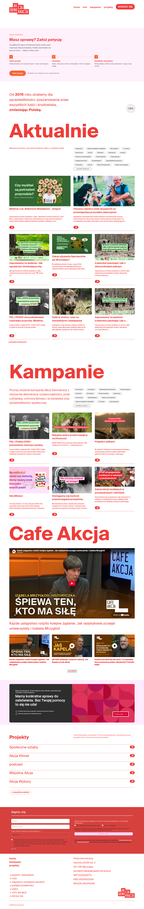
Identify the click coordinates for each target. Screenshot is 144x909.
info (85, 7)
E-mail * (14, 819)
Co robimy (126, 148)
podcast (122, 152)
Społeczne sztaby (23, 747)
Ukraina (90, 165)
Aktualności (79, 148)
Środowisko (79, 165)
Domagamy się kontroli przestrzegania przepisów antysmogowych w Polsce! (67, 499)
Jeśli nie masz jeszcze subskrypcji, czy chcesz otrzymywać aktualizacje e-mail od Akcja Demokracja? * (101, 822)
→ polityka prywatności (21, 885)
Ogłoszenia (111, 152)
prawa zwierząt (114, 401)
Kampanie (100, 152)
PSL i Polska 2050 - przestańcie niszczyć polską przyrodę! (25, 445)
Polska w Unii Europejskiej (83, 157)
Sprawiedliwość (96, 161)
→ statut (13, 888)
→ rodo (13, 878)
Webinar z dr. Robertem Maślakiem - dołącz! (35, 208)
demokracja (79, 389)
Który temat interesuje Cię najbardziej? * (26, 831)
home (77, 7)
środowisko (91, 389)
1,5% (130, 108)
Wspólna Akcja (21, 773)
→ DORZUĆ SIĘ (16, 895)
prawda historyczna (81, 161)
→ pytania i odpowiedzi (21, 874)
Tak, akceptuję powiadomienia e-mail (88, 825)
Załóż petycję (17, 73)
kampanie (95, 7)
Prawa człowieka (101, 157)
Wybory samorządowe (121, 165)
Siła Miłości (16, 495)
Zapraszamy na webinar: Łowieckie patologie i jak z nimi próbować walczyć (110, 321)
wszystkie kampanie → (82, 406)
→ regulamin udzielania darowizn (27, 881)
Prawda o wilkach (105, 441)
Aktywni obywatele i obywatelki (96, 148)
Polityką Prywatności (83, 842)
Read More (11, 227)
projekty (108, 7)
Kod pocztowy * (17, 825)
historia (90, 152)
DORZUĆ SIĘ (125, 6)
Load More (72, 671)
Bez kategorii (114, 148)
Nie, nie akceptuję (109, 825)
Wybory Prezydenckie (103, 165)
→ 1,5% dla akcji (17, 892)
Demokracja (79, 152)
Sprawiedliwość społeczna (114, 161)
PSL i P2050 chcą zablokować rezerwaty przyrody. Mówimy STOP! (26, 321)
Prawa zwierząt (115, 157)
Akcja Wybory (20, 781)
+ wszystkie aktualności (82, 169)
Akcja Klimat (19, 756)
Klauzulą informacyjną (125, 840)
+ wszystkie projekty (20, 792)
